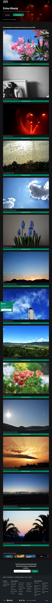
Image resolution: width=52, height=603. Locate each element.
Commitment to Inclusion (19, 577)
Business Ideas (36, 582)
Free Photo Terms (10, 577)
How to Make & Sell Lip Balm (37, 589)
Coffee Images (13, 584)
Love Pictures (28, 589)
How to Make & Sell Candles (45, 592)
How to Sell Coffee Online (45, 589)
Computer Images (29, 586)
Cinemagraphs (28, 588)
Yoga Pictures (21, 591)
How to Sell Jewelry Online (37, 592)
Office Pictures (13, 586)
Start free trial (6, 310)
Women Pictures (13, 589)
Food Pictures (28, 584)
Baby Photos (13, 593)
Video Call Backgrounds (21, 594)
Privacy (26, 577)
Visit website (7, 14)
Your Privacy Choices (30, 600)
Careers (4, 577)
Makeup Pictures (29, 582)
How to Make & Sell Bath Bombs (45, 583)
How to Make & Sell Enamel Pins (45, 586)
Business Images (13, 582)
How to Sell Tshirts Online (37, 595)
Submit (34, 571)
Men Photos (20, 589)
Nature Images (21, 584)
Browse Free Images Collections (6, 585)
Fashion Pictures (21, 582)
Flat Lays (12, 588)
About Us (30, 577)
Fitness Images (28, 591)
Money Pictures (21, 586)
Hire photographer (18, 14)
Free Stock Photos (6, 582)
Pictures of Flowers (14, 591)
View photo (14, 19)
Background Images (22, 588)
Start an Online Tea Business (37, 586)
